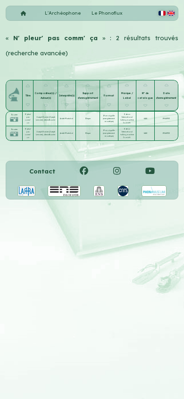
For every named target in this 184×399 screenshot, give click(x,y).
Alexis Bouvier (49, 120)
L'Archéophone (63, 13)
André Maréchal (66, 119)
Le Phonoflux (107, 13)
